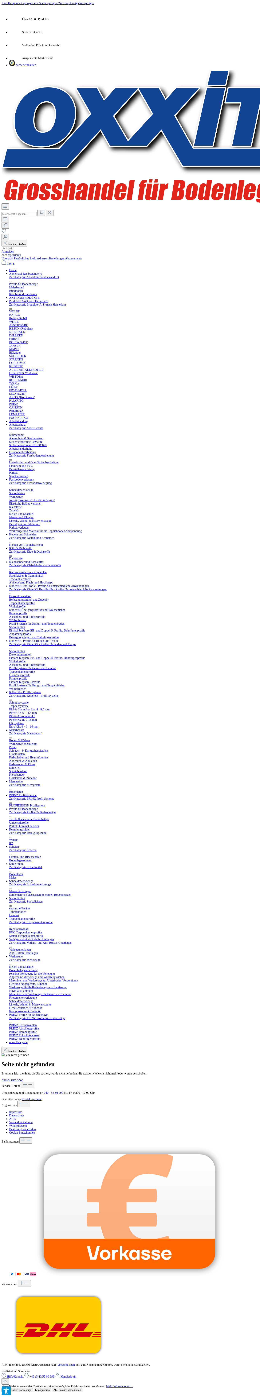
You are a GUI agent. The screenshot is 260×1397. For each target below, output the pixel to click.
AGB (12, 1118)
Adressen (43, 258)
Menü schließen (17, 244)
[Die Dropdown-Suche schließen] (49, 213)
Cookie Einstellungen (22, 1132)
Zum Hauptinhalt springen (18, 3)
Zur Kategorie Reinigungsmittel (28, 833)
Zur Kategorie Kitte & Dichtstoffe (29, 551)
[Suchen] (41, 213)
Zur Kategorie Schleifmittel (25, 867)
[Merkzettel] (4, 232)
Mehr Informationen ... (119, 1386)
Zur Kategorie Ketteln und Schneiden (31, 537)
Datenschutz (16, 1115)
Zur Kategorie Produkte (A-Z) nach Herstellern (37, 304)
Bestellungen (57, 258)
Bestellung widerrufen (22, 1129)
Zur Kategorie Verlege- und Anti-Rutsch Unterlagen (40, 942)
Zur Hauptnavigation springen (76, 3)
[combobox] (19, 214)
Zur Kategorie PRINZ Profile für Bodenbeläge (37, 1018)
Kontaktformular (31, 1099)
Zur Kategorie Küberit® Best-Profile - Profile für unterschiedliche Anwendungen (58, 589)
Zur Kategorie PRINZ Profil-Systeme (31, 798)
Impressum (15, 1112)
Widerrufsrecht (18, 1125)
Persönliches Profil (25, 258)
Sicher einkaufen (25, 65)
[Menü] (5, 206)
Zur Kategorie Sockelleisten (26, 901)
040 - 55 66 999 (53, 1092)
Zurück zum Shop (12, 1080)
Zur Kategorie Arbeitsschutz (26, 428)
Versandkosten (66, 1364)
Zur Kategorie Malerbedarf (25, 733)
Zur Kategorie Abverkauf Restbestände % (34, 277)
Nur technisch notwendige (17, 1390)
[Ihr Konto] (5, 237)
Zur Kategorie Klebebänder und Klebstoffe (35, 565)
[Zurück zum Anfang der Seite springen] (5, 1381)
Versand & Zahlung (21, 1122)
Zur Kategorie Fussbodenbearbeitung (31, 455)
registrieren (14, 255)
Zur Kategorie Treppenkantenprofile (31, 922)
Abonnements (73, 258)
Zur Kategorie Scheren (23, 850)
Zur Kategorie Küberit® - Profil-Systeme (33, 695)
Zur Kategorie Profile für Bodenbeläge (32, 812)
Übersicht (8, 258)
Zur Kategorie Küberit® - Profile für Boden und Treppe (42, 644)
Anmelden (8, 251)
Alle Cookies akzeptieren (67, 1390)
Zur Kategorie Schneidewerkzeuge (30, 884)
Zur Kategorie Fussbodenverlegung (30, 483)
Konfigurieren (42, 1390)
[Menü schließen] (10, 281)
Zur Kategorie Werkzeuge (24, 959)
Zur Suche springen (46, 3)
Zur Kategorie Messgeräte (24, 784)
